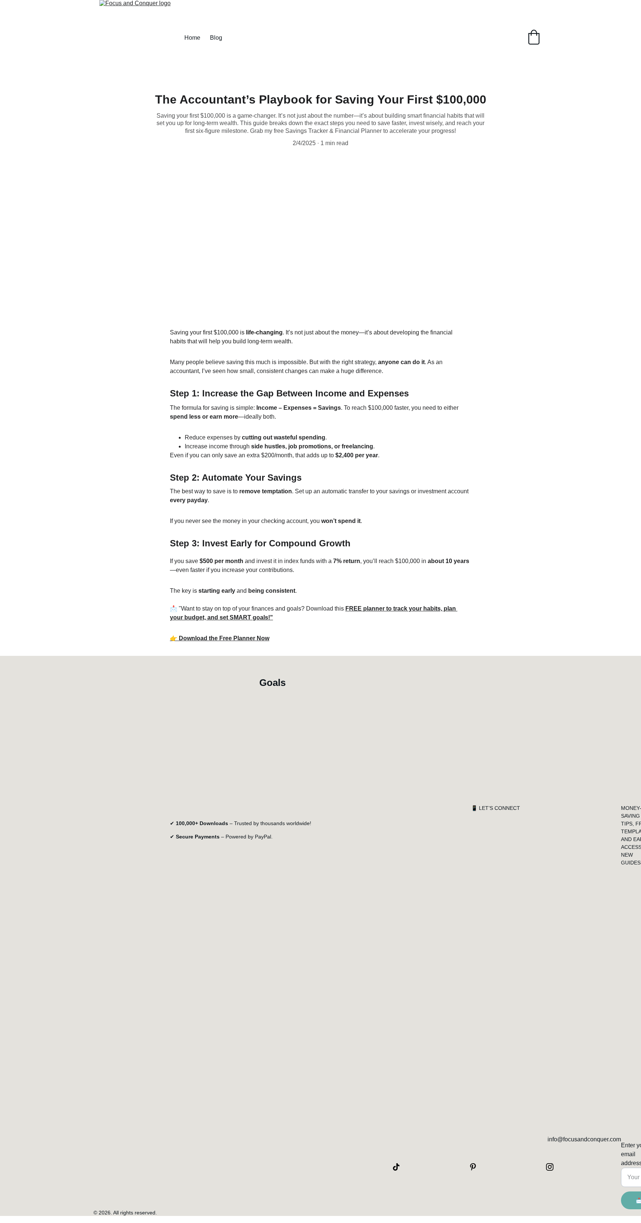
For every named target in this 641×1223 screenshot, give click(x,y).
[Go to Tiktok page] (399, 1167)
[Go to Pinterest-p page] (476, 1167)
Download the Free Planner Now (224, 638)
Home (192, 38)
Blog (216, 38)
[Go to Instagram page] (549, 1167)
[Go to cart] (534, 37)
